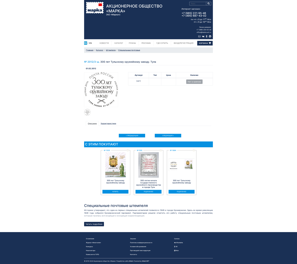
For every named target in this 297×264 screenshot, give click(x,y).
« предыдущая (132, 135)
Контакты (133, 254)
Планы (132, 43)
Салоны (176, 239)
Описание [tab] (92, 123)
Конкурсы (89, 246)
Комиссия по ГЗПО (92, 254)
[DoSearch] (208, 3)
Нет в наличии (194, 82)
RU (85, 43)
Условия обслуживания (138, 246)
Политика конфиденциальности (141, 242)
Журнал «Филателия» (93, 242)
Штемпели (111, 50)
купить (115, 192)
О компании (90, 239)
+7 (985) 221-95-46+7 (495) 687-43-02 (194, 14)
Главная (89, 50)
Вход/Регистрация (183, 43)
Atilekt (131, 261)
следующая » (168, 135)
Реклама (146, 43)
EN (90, 43)
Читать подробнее (94, 224)
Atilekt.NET (145, 261)
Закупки (133, 239)
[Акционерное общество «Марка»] (94, 7)
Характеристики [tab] (108, 123)
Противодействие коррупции (140, 250)
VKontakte (179, 242)
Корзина (203, 43)
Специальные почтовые (129, 50)
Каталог (119, 43)
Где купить (162, 43)
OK (176, 246)
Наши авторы (90, 250)
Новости (104, 43)
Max (177, 250)
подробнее (148, 192)
